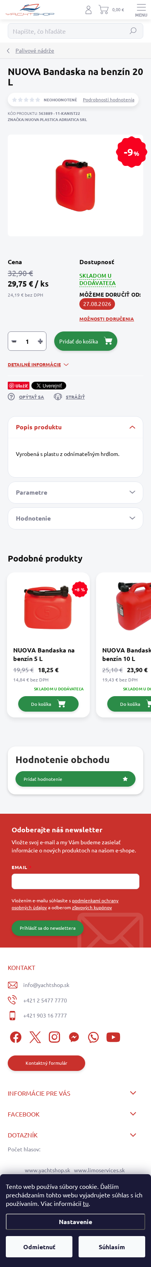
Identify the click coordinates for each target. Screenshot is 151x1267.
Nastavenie (75, 1221)
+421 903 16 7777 (45, 1015)
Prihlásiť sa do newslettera (48, 928)
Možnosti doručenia (106, 319)
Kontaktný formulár (46, 1063)
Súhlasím (112, 1247)
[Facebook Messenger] (72, 1036)
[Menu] (141, 9)
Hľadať (133, 31)
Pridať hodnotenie (43, 779)
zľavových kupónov (92, 907)
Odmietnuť (39, 1247)
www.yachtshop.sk (47, 1169)
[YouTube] (113, 1036)
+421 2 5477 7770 (45, 1000)
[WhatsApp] (92, 1036)
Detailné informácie (34, 364)
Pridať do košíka (78, 341)
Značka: (47, 119)
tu (86, 1203)
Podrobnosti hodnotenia (108, 99)
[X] (34, 1036)
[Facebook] (14, 1036)
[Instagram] (53, 1036)
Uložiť (21, 385)
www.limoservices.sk (99, 1169)
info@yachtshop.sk (46, 984)
